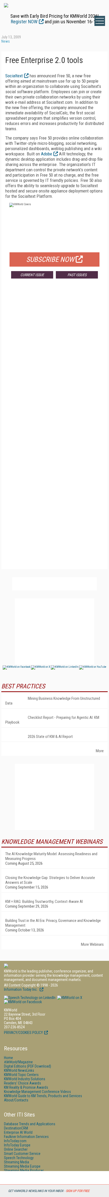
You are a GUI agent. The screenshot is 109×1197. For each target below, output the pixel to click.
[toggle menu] (99, 21)
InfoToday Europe (17, 1145)
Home (8, 1058)
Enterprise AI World (18, 1132)
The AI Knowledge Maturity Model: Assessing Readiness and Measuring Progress (51, 856)
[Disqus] (54, 361)
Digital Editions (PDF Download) (27, 1066)
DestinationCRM (16, 1128)
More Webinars (92, 944)
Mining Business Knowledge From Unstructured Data (52, 701)
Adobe (46, 153)
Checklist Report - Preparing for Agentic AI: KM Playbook (52, 720)
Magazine (18, 1062)
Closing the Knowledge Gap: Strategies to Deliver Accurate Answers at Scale (50, 880)
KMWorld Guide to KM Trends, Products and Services (43, 1096)
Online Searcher (16, 1149)
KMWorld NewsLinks (19, 1070)
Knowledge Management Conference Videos (37, 1092)
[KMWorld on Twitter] (69, 998)
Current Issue (32, 275)
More (100, 750)
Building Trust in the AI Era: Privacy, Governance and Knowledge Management (53, 923)
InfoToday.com (15, 1141)
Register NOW (24, 21)
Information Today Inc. (21, 989)
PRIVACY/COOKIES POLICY (23, 1032)
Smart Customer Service (22, 1153)
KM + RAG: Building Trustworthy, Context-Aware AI (44, 901)
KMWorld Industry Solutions (24, 1079)
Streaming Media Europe (22, 1166)
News (5, 41)
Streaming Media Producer (24, 1170)
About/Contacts (16, 1100)
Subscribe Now (50, 259)
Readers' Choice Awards (22, 1083)
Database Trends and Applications (29, 1124)
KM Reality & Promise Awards (26, 1087)
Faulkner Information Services (26, 1137)
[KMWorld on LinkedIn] (30, 998)
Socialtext (14, 75)
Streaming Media (16, 1162)
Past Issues (77, 275)
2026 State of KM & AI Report (50, 736)
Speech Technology (19, 1158)
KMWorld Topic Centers (21, 1075)
